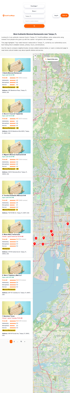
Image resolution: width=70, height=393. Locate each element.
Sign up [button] (64, 15)
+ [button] (35, 56)
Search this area (52, 59)
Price (33, 11)
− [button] (35, 58)
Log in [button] (56, 15)
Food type (34, 6)
